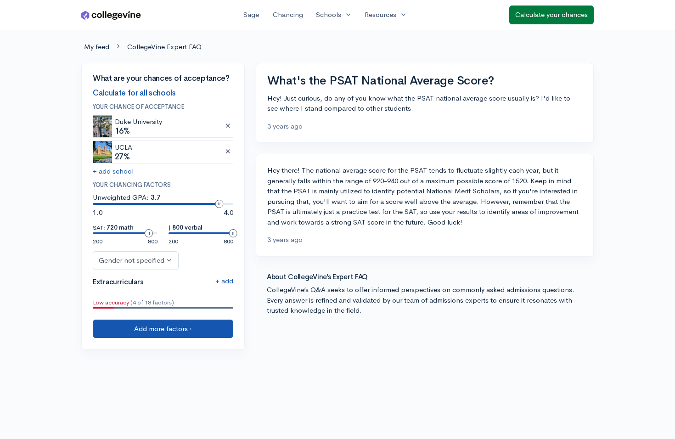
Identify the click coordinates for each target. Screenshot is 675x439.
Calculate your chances (551, 14)
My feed (96, 46)
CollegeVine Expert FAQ (164, 46)
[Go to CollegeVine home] (111, 15)
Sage (251, 14)
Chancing (288, 14)
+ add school (113, 171)
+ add (224, 280)
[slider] (219, 204)
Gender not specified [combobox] (131, 260)
